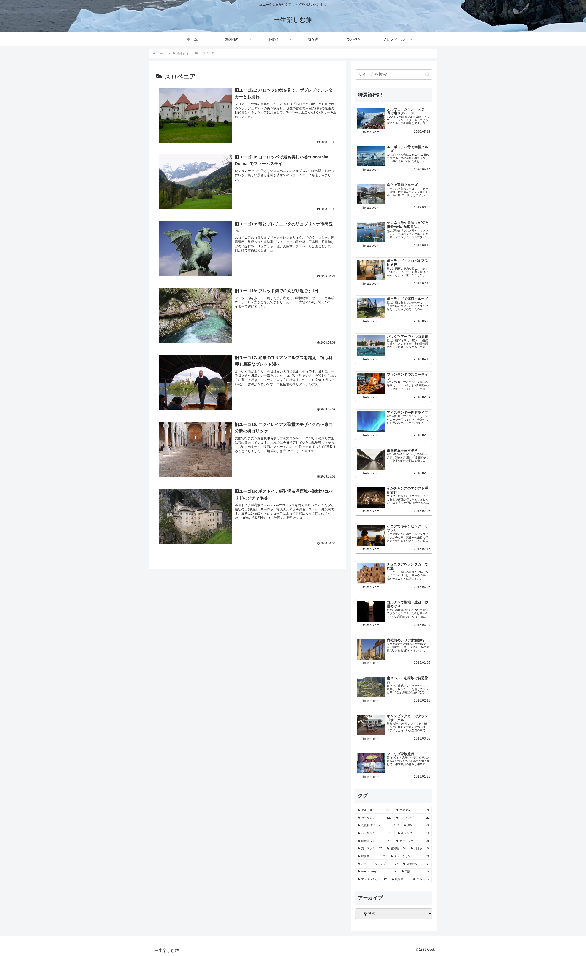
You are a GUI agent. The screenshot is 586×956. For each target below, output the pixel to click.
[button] (427, 74)
